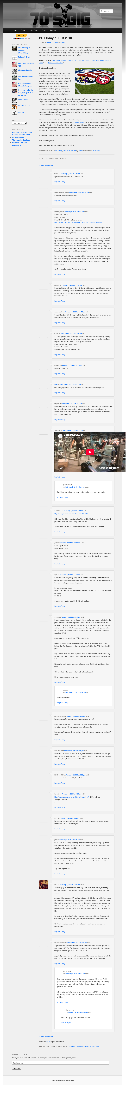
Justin (62, 42)
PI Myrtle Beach (78, 122)
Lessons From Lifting (55, 63)
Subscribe (16, 1068)
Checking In (16, 145)
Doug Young (23, 99)
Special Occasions (69, 151)
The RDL (21, 112)
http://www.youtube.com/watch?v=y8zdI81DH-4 (71, 514)
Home (15, 30)
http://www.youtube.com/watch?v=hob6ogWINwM (71, 797)
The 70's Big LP (24, 106)
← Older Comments (46, 165)
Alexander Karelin (25, 70)
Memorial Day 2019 (19, 142)
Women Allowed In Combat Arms (64, 60)
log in (48, 1041)
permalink (96, 151)
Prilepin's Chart (24, 57)
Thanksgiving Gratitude (21, 140)
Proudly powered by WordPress (63, 1080)
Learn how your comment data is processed (83, 1046)
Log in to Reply (59, 182)
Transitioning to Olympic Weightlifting (24, 50)
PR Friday (58, 151)
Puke (56, 384)
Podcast (53, 30)
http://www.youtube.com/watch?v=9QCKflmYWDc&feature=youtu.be (78, 222)
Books (44, 30)
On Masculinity (18, 137)
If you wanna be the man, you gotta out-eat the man (25, 92)
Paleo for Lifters (83, 60)
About (23, 30)
